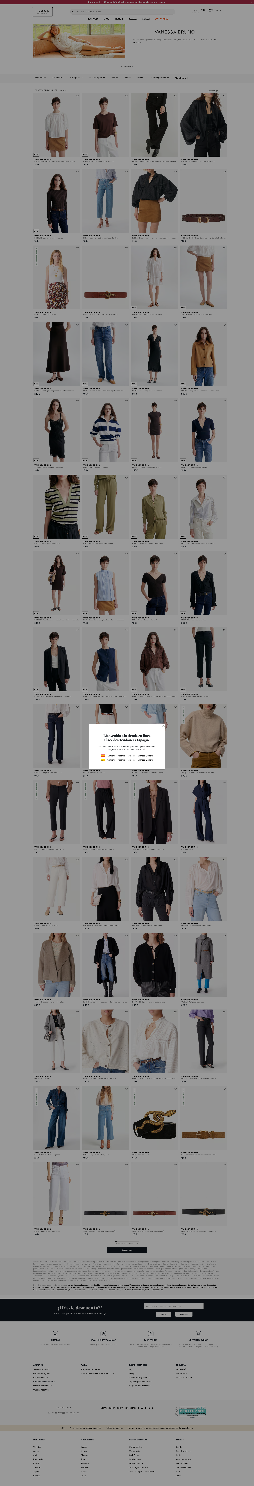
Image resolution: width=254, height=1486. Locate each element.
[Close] (163, 726)
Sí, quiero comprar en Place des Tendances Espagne (129, 756)
